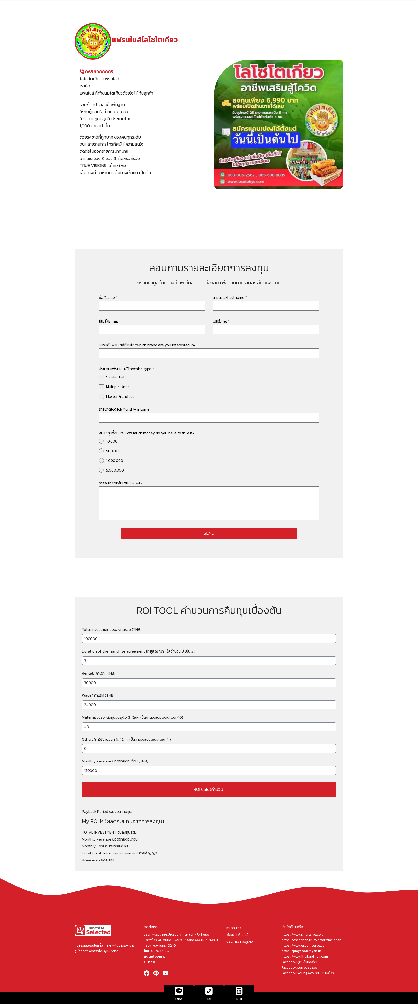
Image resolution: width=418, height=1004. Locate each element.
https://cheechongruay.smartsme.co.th (311, 940)
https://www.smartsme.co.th (303, 934)
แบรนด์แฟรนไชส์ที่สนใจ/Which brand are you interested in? (147, 345)
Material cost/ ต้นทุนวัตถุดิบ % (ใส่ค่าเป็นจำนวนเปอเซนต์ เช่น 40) (132, 717)
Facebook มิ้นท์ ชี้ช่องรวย (299, 967)
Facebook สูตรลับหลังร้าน (300, 962)
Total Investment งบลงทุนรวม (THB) (112, 629)
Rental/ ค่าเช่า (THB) (98, 673)
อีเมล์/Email (108, 321)
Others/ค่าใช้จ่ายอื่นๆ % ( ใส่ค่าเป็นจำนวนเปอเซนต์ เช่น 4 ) (126, 739)
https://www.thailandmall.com (305, 956)
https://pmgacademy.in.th (301, 950)
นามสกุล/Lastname (230, 297)
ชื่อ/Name (108, 297)
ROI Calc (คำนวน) (209, 789)
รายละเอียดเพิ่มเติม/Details (120, 483)
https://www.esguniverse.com (304, 945)
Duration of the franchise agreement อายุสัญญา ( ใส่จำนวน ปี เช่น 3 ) (138, 651)
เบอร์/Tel (221, 321)
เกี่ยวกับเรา (233, 927)
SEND (209, 533)
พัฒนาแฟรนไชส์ (237, 934)
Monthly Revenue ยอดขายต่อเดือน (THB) (115, 761)
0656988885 (98, 71)
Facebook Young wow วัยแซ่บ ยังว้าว (308, 972)
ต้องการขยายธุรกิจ (239, 941)
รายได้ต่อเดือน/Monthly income (124, 409)
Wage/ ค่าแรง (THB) (98, 695)
